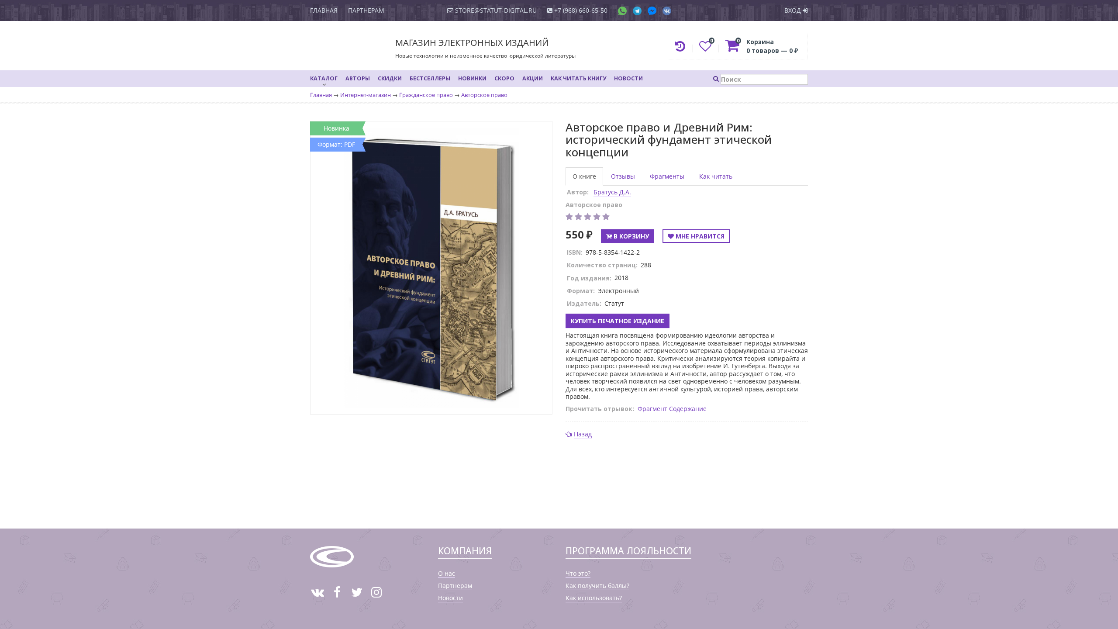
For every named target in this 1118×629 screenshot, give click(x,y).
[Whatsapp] (624, 10)
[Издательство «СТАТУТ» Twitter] (356, 592)
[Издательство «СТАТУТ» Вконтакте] (317, 592)
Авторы (357, 78)
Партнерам (366, 10)
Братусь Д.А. (612, 192)
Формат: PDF (336, 144)
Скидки (390, 78)
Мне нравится (699, 236)
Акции (532, 78)
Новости (628, 78)
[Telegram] (639, 10)
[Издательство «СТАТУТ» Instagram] (376, 592)
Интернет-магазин (365, 95)
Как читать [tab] (715, 176)
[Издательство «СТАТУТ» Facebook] (337, 592)
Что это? (578, 573)
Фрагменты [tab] (667, 176)
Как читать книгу (578, 78)
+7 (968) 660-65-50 (579, 10)
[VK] (667, 10)
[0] (706, 48)
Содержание (688, 408)
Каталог (324, 78)
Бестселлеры (430, 78)
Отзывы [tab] (623, 176)
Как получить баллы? (597, 585)
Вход (793, 10)
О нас (446, 573)
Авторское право (484, 95)
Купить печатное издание (617, 321)
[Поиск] (760, 78)
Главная (324, 10)
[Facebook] (654, 10)
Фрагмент (652, 408)
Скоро (504, 78)
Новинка (336, 128)
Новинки (472, 78)
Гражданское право (426, 95)
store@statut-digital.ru (495, 10)
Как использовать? (594, 598)
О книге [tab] (584, 176)
